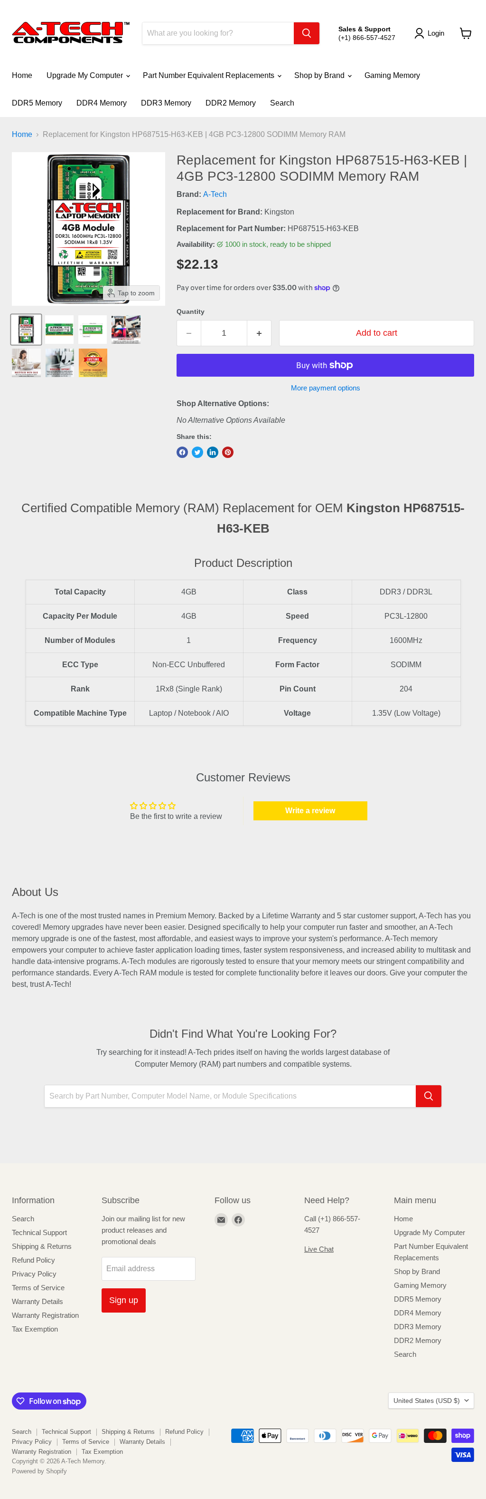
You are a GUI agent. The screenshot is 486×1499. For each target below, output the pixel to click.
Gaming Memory (392, 75)
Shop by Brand (320, 75)
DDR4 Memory (101, 103)
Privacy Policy (34, 1274)
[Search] (306, 33)
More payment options (325, 388)
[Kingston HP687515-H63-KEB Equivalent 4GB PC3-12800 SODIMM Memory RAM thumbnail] (26, 329)
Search (282, 103)
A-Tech (215, 194)
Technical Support (39, 1232)
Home (22, 75)
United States (426, 1400)
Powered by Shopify (39, 1471)
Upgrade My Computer (86, 75)
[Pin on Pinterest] (228, 452)
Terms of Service (38, 1288)
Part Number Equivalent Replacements (209, 75)
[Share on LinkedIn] (212, 452)
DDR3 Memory (166, 103)
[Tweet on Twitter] (197, 452)
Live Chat (319, 1249)
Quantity (191, 311)
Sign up (123, 1300)
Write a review (310, 811)
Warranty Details (37, 1301)
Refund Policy (33, 1260)
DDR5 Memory (37, 103)
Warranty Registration (45, 1315)
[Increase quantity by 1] (259, 333)
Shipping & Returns (42, 1246)
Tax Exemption (35, 1329)
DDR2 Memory (231, 103)
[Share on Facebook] (182, 452)
